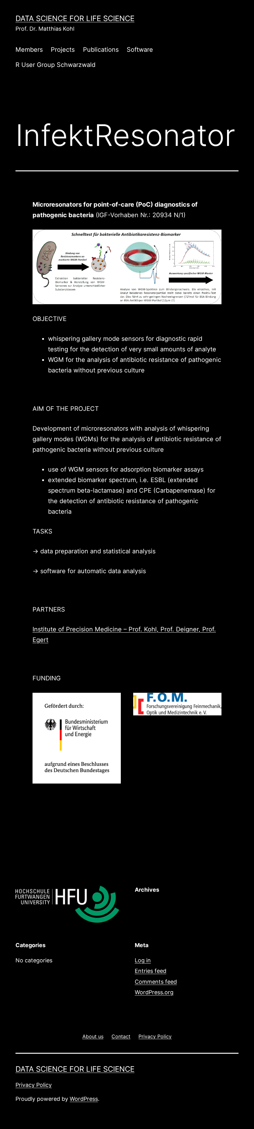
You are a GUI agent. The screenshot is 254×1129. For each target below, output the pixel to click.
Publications (101, 49)
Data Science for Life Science (74, 18)
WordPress (84, 1099)
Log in (143, 960)
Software (140, 49)
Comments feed (156, 981)
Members (29, 49)
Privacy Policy (33, 1085)
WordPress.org (154, 992)
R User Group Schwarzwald (55, 64)
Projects (63, 49)
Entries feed (150, 971)
